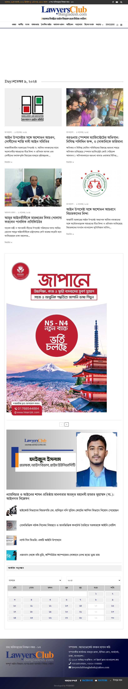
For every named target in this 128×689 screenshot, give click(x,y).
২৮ (80, 618)
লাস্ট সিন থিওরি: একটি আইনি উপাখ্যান (40, 540)
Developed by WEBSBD (64, 686)
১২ (50, 606)
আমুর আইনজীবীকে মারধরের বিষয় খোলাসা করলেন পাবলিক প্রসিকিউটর (33, 220)
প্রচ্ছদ (14, 25)
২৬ (50, 618)
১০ (14, 606)
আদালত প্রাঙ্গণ (59, 25)
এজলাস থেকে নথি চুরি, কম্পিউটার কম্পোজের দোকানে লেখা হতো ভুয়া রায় (60, 555)
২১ (80, 612)
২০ (66, 612)
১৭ (15, 612)
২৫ (31, 618)
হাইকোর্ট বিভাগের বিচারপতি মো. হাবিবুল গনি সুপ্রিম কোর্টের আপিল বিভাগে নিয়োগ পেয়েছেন (69, 510)
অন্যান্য (98, 25)
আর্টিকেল (69, 25)
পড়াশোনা (78, 25)
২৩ (112, 612)
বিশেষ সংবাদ (89, 25)
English (110, 25)
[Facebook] (113, 2)
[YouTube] (117, 2)
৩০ (112, 618)
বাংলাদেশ (8, 132)
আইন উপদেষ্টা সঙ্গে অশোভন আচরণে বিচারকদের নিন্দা (90, 211)
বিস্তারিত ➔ (8, 162)
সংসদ (27, 25)
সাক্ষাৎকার (35, 25)
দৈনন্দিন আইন (46, 25)
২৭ (66, 618)
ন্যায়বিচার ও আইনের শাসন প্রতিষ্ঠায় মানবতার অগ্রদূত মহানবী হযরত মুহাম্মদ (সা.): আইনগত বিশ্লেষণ (60, 497)
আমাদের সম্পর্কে (71, 681)
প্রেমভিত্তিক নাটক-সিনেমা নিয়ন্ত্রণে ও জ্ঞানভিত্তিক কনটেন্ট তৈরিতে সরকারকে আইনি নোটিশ (68, 525)
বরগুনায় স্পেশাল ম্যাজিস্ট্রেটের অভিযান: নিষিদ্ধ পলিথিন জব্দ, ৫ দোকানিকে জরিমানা (94, 140)
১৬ (112, 606)
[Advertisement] (64, 52)
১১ (31, 606)
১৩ (66, 606)
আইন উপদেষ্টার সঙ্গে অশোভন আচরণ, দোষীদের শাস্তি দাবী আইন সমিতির (30, 140)
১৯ (50, 612)
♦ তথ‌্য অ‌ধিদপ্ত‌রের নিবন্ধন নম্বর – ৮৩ (61, 2)
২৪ (14, 618)
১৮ (31, 612)
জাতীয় (20, 25)
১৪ (80, 606)
